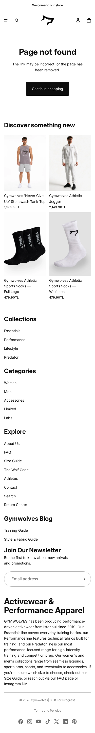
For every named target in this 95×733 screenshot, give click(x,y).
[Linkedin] (65, 721)
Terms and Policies (47, 710)
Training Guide (16, 530)
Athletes (11, 478)
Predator (11, 357)
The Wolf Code (16, 470)
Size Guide (13, 461)
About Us (12, 443)
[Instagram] (30, 721)
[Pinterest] (74, 721)
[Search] (16, 20)
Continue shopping (47, 89)
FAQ (7, 452)
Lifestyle (11, 348)
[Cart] (88, 20)
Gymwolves (39, 700)
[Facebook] (21, 721)
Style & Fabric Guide (21, 539)
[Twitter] (56, 721)
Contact (10, 487)
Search (10, 496)
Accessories (14, 400)
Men (7, 391)
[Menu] (6, 20)
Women (10, 382)
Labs (8, 418)
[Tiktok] (48, 721)
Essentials (12, 331)
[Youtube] (38, 721)
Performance (14, 339)
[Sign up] (83, 579)
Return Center (15, 504)
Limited (10, 409)
